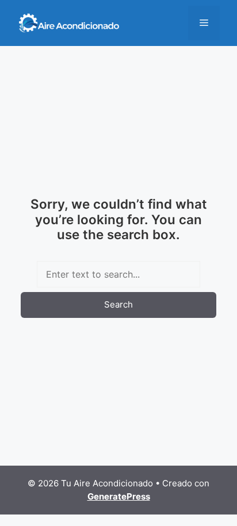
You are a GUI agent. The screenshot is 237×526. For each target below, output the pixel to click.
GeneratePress (118, 496)
